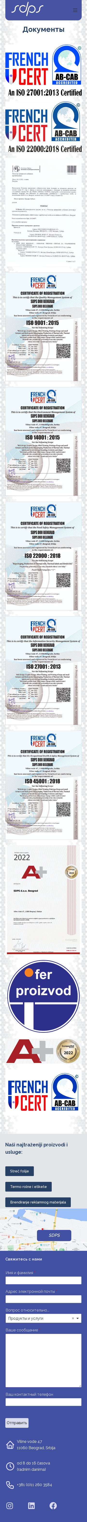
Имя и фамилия (20, 1272)
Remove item (73, 1318)
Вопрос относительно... (27, 1310)
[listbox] (44, 1318)
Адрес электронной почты (31, 1291)
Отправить (17, 1423)
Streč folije (19, 1171)
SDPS (54, 1235)
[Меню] (75, 10)
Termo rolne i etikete (28, 1187)
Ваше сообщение (23, 1330)
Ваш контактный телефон (29, 1394)
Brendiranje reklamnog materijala (38, 1202)
